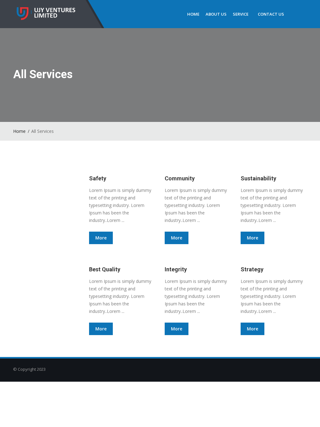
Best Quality (104, 269)
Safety (97, 178)
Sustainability (258, 178)
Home (193, 14)
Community (180, 178)
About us (216, 14)
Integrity (176, 269)
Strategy (252, 269)
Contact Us (271, 14)
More (101, 238)
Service (240, 14)
